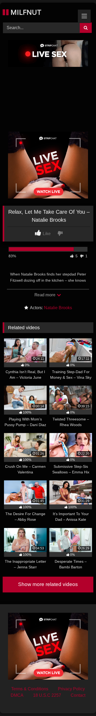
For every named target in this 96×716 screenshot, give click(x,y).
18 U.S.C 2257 (47, 695)
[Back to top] (79, 700)
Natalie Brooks (58, 307)
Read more (45, 295)
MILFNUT (25, 12)
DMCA (17, 695)
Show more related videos (48, 584)
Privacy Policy (71, 689)
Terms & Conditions (29, 689)
